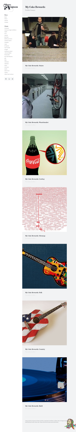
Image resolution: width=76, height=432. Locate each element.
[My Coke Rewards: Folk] (49, 266)
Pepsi (5, 65)
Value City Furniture (9, 74)
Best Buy (6, 37)
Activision (6, 28)
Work (5, 17)
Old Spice (6, 61)
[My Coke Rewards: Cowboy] (49, 152)
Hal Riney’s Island (8, 51)
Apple (5, 31)
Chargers (6, 42)
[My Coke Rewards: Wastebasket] (49, 96)
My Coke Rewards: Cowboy (35, 179)
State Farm (6, 70)
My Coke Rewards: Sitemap (35, 236)
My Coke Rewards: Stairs (34, 66)
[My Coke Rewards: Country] (49, 323)
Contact (6, 22)
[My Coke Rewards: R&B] (49, 379)
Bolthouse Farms (8, 38)
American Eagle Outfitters (10, 30)
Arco (5, 33)
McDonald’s (7, 54)
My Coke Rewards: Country (35, 349)
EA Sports (6, 46)
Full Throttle (7, 47)
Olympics (6, 63)
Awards (6, 20)
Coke (5, 44)
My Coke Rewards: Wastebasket (36, 122)
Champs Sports (8, 40)
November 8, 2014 (30, 68)
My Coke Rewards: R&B (34, 406)
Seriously (6, 67)
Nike (5, 60)
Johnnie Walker (8, 53)
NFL (5, 58)
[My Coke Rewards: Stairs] (49, 39)
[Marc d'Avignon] (10, 8)
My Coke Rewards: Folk (33, 293)
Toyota (6, 72)
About (5, 18)
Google (6, 49)
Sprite (5, 69)
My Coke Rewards (8, 56)
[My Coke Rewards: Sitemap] (49, 209)
